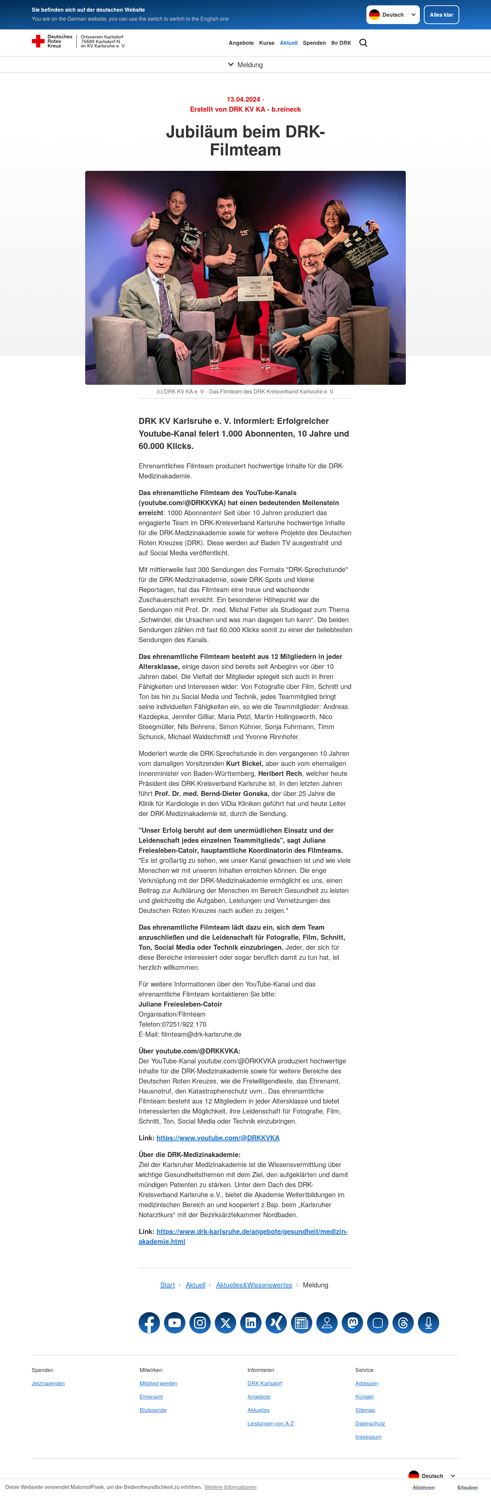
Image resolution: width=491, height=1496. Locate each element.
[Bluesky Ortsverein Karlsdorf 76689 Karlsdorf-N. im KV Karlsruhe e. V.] (377, 1323)
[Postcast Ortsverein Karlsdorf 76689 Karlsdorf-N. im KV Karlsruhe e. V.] (428, 1323)
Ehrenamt (151, 1396)
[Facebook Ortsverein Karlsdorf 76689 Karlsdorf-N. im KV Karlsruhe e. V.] (149, 1323)
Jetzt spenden (48, 1383)
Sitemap (365, 1410)
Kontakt (364, 1396)
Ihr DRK (341, 42)
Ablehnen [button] (424, 1487)
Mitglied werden (158, 1383)
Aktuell (289, 42)
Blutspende (153, 1410)
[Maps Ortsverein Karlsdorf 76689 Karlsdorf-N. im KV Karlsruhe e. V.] (327, 1323)
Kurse (267, 42)
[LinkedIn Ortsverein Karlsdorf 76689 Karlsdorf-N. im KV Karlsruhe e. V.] (251, 1323)
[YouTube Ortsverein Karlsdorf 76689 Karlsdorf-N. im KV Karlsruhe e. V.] (174, 1323)
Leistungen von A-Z (271, 1423)
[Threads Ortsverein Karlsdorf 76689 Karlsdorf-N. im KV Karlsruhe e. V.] (403, 1323)
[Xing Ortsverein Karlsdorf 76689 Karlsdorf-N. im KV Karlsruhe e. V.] (276, 1323)
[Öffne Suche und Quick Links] (363, 42)
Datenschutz (370, 1423)
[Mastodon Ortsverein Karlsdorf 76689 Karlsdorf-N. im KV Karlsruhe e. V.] (352, 1323)
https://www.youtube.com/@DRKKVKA (218, 1137)
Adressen (366, 1383)
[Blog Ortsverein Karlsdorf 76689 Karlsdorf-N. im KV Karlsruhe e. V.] (301, 1323)
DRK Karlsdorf (265, 1383)
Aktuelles (259, 1410)
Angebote (241, 42)
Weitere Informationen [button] (230, 1487)
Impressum (368, 1437)
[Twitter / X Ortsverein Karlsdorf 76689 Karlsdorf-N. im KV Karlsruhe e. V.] (225, 1323)
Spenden (314, 42)
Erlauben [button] (468, 1487)
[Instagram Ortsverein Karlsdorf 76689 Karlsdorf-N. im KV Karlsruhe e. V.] (200, 1323)
